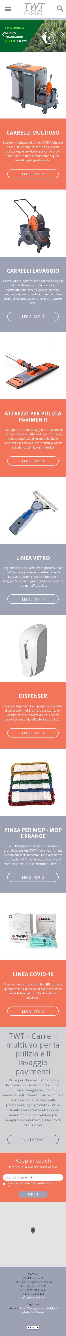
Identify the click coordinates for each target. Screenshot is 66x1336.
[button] (33, 1231)
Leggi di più (33, 173)
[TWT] (35, 9)
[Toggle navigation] (8, 9)
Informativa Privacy (33, 1297)
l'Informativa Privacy (43, 1183)
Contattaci (33, 1139)
